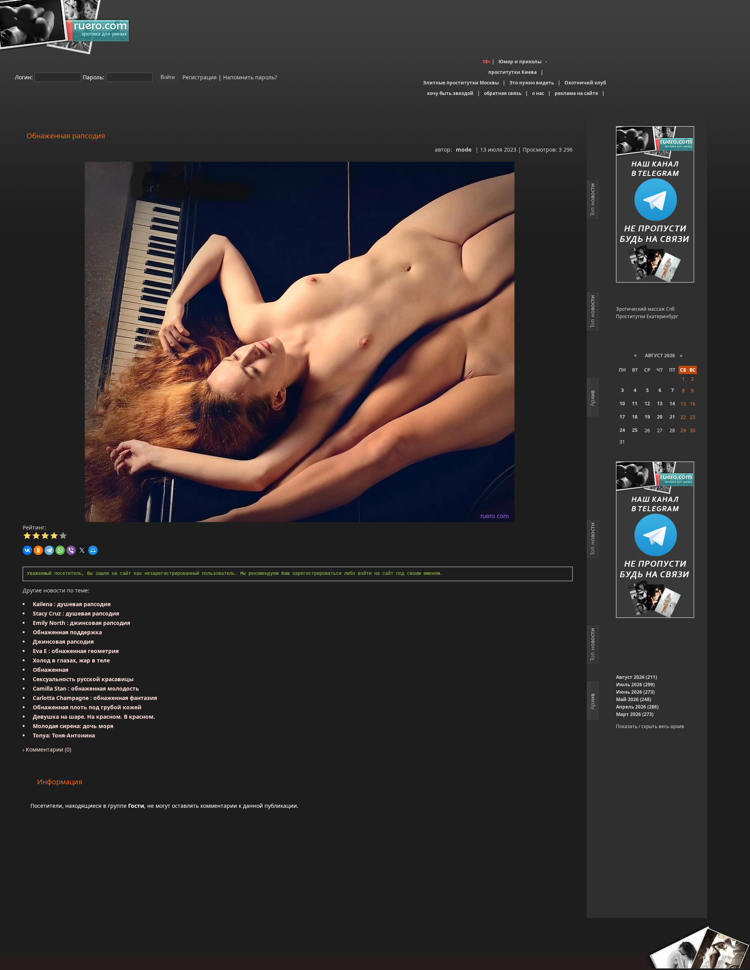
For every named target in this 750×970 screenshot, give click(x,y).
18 (635, 416)
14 (672, 403)
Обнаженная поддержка (67, 632)
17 (622, 416)
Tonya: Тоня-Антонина (64, 735)
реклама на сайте (576, 93)
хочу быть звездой (450, 93)
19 (647, 416)
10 (622, 403)
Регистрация (199, 77)
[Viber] (71, 550)
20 (659, 416)
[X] (82, 550)
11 (635, 403)
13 (659, 403)
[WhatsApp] (60, 550)
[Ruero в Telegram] (655, 205)
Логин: (24, 77)
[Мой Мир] (93, 550)
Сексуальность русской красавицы (83, 679)
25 (635, 430)
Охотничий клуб (585, 82)
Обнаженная (50, 669)
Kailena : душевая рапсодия (72, 604)
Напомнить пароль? (250, 77)
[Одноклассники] (38, 550)
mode (463, 149)
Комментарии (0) (47, 749)
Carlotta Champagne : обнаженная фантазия (95, 698)
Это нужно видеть (531, 82)
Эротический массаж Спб (645, 309)
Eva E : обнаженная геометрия (76, 651)
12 (647, 403)
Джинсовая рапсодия (63, 641)
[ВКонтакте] (27, 550)
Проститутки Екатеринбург (647, 316)
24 (622, 430)
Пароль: (93, 77)
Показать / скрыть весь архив (650, 726)
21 (672, 416)
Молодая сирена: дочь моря (73, 726)
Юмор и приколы (519, 61)
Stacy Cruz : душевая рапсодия (76, 613)
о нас (538, 93)
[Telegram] (49, 550)
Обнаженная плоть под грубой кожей (87, 707)
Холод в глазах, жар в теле (71, 660)
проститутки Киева (512, 72)
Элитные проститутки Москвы (461, 82)
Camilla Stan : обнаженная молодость (86, 688)
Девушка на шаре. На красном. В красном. (94, 716)
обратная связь (502, 93)
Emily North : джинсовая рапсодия (81, 622)
